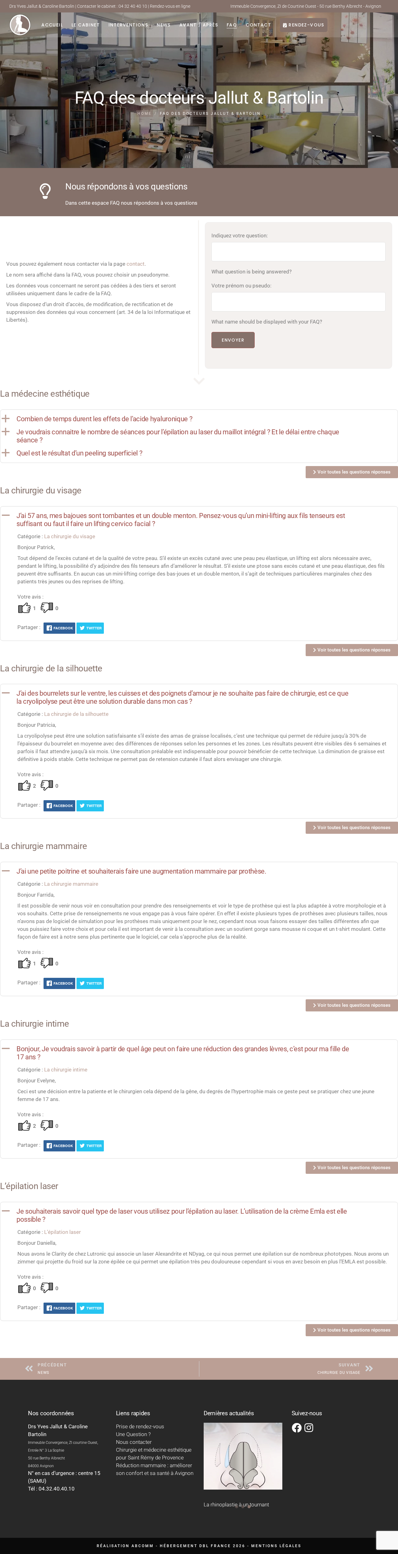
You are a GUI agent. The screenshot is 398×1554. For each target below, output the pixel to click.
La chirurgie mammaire (71, 884)
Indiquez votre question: (239, 235)
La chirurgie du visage (69, 536)
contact (136, 264)
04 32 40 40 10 (132, 6)
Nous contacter (134, 1442)
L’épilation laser (62, 1232)
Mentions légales (276, 1546)
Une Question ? (133, 1434)
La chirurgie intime (65, 1069)
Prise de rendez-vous (140, 1426)
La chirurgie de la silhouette (76, 714)
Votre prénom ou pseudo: (241, 285)
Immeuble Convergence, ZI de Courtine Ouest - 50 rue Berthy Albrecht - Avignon (305, 6)
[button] (199, 419)
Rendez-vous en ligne (170, 6)
